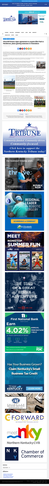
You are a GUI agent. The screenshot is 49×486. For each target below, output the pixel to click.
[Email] (29, 49)
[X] (20, 49)
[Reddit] (27, 49)
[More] (31, 49)
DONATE (31, 5)
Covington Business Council (8, 477)
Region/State (7, 35)
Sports (12, 35)
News (30, 32)
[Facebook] (18, 49)
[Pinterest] (22, 49)
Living (26, 32)
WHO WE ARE (35, 3)
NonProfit (34, 32)
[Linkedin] (24, 49)
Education (12, 32)
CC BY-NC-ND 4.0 (17, 482)
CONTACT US (30, 3)
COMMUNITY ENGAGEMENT (21, 5)
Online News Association (7, 475)
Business (6, 32)
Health (22, 32)
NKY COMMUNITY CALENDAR (19, 3)
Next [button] (45, 24)
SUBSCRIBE (27, 5)
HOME (13, 3)
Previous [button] (19, 24)
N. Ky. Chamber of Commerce (8, 476)
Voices (16, 35)
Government (17, 32)
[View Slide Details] (32, 17)
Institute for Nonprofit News (8, 474)
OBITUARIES (26, 3)
